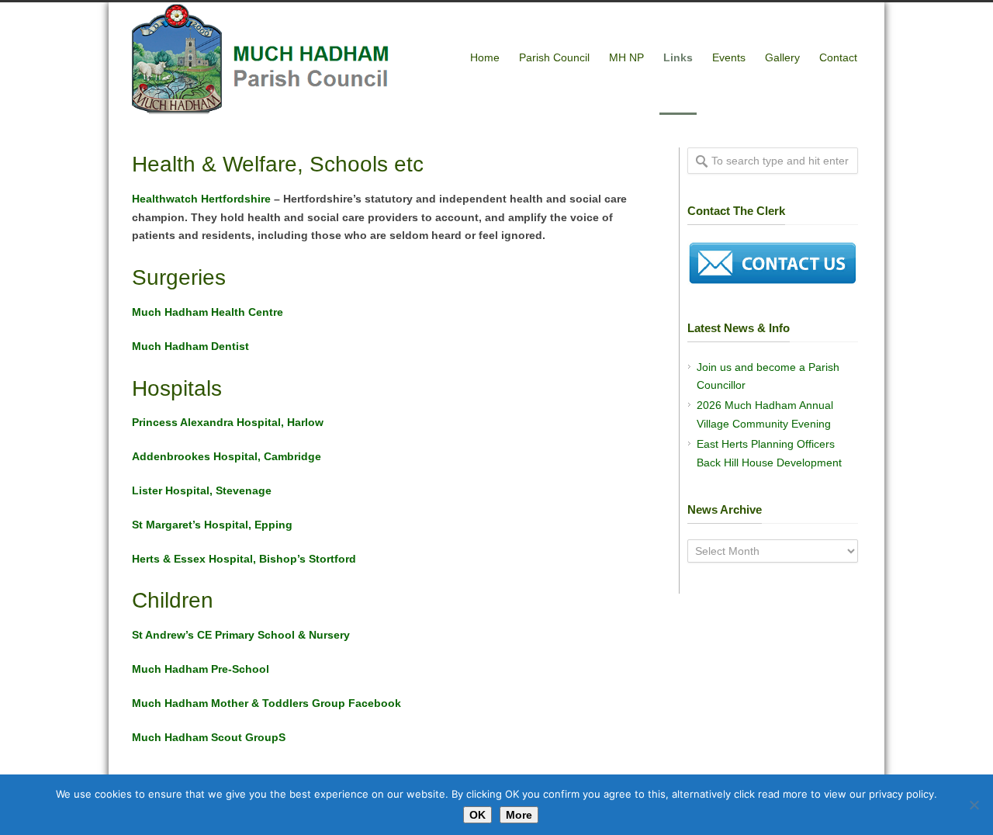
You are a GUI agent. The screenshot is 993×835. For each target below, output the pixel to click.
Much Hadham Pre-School (200, 669)
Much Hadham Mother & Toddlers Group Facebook (266, 703)
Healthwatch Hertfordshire (201, 198)
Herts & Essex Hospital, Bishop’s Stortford (244, 559)
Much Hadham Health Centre (207, 312)
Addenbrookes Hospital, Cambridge (226, 456)
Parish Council (554, 57)
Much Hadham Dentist (190, 346)
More (519, 815)
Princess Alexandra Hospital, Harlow (228, 422)
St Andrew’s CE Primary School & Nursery (241, 635)
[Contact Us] (772, 281)
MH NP (626, 57)
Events (729, 57)
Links (678, 57)
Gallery (782, 57)
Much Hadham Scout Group (205, 737)
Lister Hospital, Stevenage (202, 490)
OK (477, 815)
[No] (973, 804)
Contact (838, 57)
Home (485, 57)
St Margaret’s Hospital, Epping (212, 524)
